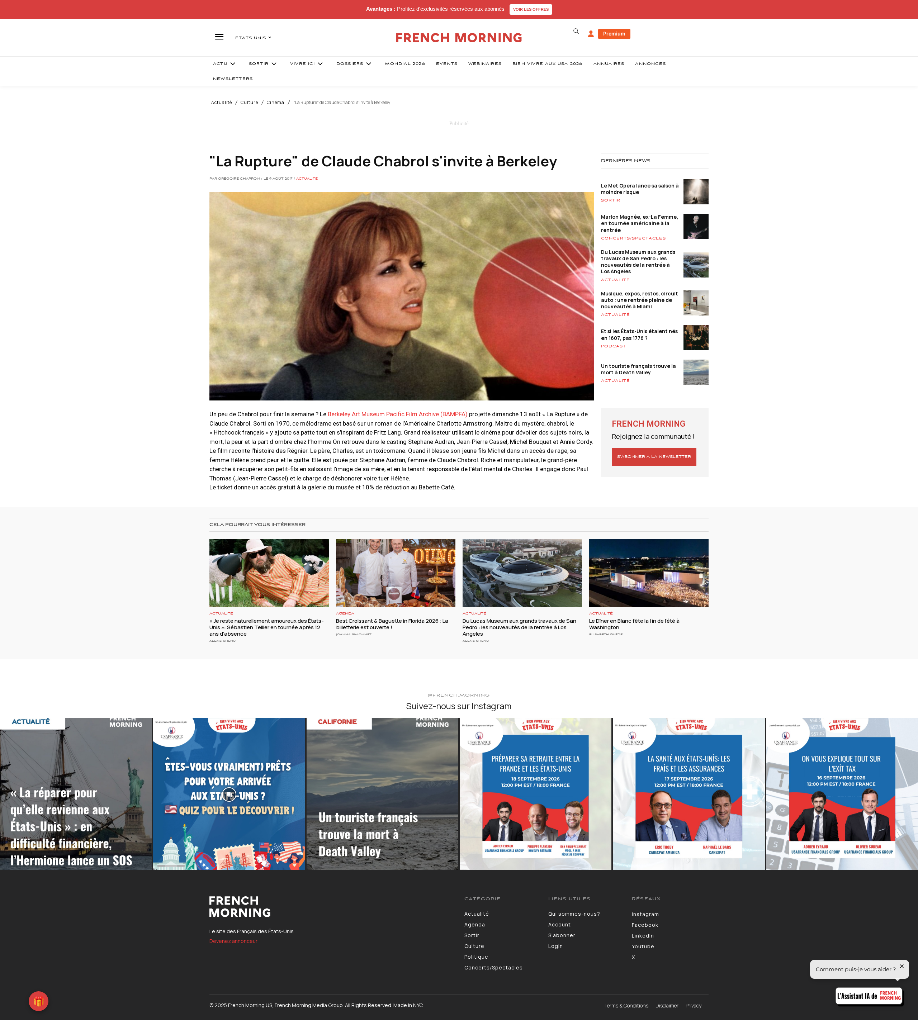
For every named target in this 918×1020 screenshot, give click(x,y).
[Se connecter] (591, 34)
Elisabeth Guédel (607, 634)
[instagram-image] (76, 794)
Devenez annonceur (233, 941)
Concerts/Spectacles (633, 238)
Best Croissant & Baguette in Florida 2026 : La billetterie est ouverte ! (392, 624)
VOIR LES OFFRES (531, 9)
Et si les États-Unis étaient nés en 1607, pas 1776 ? (639, 334)
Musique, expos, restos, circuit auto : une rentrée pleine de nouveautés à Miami (639, 300)
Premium (614, 33)
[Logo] (331, 906)
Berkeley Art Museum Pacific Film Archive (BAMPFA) (398, 414)
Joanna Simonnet (354, 634)
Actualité (221, 102)
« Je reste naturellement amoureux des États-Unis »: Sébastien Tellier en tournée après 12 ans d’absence (266, 627)
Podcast (613, 346)
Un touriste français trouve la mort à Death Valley (638, 369)
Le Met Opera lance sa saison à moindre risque (640, 188)
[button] (576, 31)
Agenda (345, 614)
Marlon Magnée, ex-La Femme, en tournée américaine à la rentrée (639, 223)
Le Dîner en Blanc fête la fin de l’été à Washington (634, 624)
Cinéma (275, 102)
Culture (249, 102)
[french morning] (459, 38)
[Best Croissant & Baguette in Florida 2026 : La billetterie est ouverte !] (395, 573)
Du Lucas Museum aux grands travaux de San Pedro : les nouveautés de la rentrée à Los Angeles (638, 261)
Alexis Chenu (222, 640)
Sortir (610, 200)
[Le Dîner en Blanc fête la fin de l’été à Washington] (649, 573)
